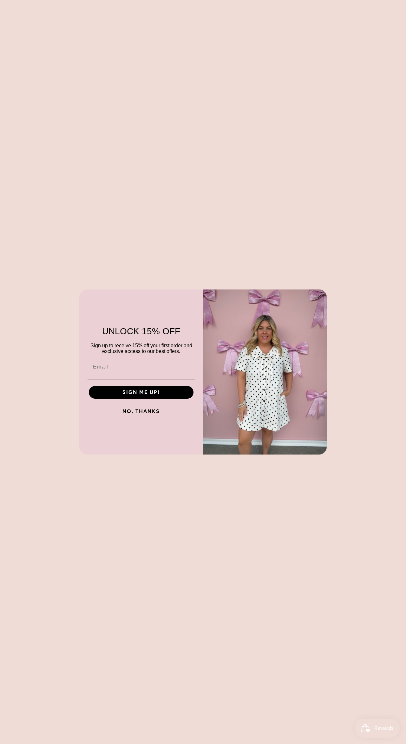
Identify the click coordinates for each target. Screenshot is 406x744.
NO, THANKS (141, 411)
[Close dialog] (320, 296)
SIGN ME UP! (141, 392)
